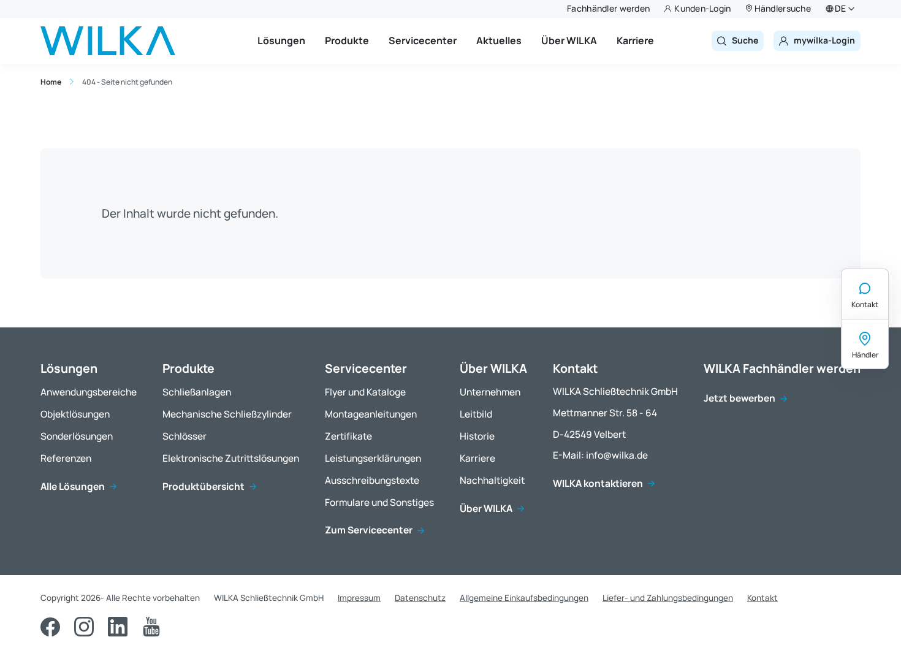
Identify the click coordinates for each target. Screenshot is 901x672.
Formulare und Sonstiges (379, 503)
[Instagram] (84, 626)
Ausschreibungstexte (372, 481)
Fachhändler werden (608, 8)
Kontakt (864, 304)
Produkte (347, 40)
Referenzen (65, 459)
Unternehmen (490, 393)
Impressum (359, 597)
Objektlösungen (75, 415)
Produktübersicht (203, 487)
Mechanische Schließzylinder (227, 415)
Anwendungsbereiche (88, 393)
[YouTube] (151, 626)
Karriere (635, 40)
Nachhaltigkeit (492, 481)
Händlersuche (783, 8)
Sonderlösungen (76, 437)
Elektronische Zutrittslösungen (230, 459)
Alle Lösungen (72, 487)
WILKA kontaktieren (598, 484)
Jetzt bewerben (739, 399)
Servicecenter (423, 40)
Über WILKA (569, 40)
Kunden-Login (702, 8)
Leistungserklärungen (373, 459)
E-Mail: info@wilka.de (600, 456)
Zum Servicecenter (368, 530)
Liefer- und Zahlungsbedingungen (668, 597)
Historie (477, 437)
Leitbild (476, 415)
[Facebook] (50, 626)
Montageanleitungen (371, 415)
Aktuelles (499, 40)
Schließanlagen (196, 393)
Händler (865, 354)
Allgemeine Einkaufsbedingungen (524, 597)
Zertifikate (348, 437)
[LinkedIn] (117, 626)
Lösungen (281, 40)
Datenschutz (420, 597)
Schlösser (184, 437)
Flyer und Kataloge (365, 393)
